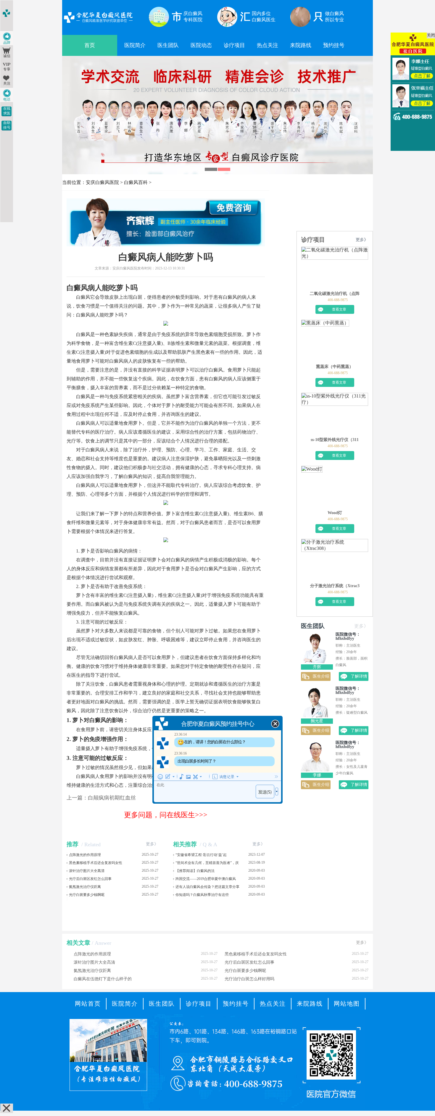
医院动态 (201, 45)
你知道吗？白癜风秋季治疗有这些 (202, 895)
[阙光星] (315, 715)
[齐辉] (315, 661)
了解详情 (359, 676)
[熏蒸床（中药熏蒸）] (325, 342)
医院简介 (135, 45)
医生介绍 (321, 676)
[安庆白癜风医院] (98, 23)
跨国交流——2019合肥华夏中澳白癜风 (205, 879)
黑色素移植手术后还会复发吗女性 (95, 863)
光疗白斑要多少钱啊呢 (86, 895)
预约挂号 (333, 45)
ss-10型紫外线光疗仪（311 (335, 439)
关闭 (431, 35)
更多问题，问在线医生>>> (165, 815)
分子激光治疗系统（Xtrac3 (335, 586)
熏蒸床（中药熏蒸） (334, 366)
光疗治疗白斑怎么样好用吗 (296, 978)
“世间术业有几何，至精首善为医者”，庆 (207, 863)
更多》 (152, 844)
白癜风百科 (136, 182)
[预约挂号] (217, 62)
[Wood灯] (312, 488)
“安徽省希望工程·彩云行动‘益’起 (201, 855)
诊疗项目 (234, 45)
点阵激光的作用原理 (85, 855)
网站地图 (347, 1003)
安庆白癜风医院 (102, 182)
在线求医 (6, 110)
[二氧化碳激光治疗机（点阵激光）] (334, 269)
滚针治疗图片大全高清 (86, 871)
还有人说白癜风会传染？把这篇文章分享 (207, 887)
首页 (89, 45)
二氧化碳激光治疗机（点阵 (335, 293)
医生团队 (168, 45)
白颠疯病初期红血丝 (112, 798)
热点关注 (267, 45)
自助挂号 (6, 125)
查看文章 (339, 309)
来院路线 (300, 45)
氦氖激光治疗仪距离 (85, 887)
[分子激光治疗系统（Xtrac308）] (334, 561)
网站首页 (88, 1003)
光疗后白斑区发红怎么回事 (90, 879)
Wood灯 (335, 513)
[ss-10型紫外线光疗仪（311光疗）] (334, 415)
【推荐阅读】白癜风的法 (195, 871)
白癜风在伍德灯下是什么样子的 (146, 978)
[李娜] (315, 769)
